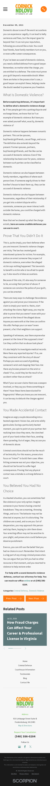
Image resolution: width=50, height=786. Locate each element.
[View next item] (25, 648)
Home (25, 661)
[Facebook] (25, 746)
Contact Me (25, 682)
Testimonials (25, 674)
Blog (25, 678)
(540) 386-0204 (25, 736)
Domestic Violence (36, 591)
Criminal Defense (21, 591)
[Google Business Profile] (19, 746)
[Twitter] (30, 746)
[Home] (24, 9)
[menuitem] (14, 773)
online (27, 580)
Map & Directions (25, 725)
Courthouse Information (25, 669)
